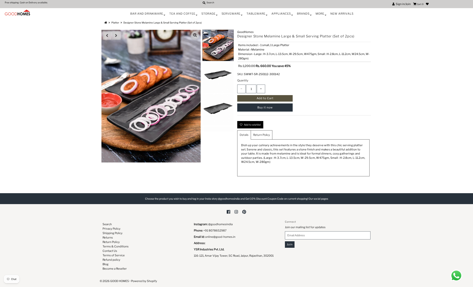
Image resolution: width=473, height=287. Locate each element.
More (320, 13)
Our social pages (318, 198)
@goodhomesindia (220, 224)
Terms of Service (114, 255)
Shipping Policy (112, 233)
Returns (108, 237)
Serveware (231, 13)
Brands (303, 13)
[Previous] (107, 35)
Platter (115, 22)
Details (244, 135)
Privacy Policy (111, 228)
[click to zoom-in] (195, 35)
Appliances (281, 13)
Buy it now (265, 107)
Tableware (255, 13)
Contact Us (110, 251)
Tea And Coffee (182, 13)
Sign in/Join (403, 4)
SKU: (240, 74)
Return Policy (261, 135)
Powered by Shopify (144, 281)
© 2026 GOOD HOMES (114, 281)
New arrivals (341, 13)
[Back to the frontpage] (106, 22)
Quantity (242, 80)
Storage (208, 13)
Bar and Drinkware (146, 13)
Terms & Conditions (116, 246)
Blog (105, 264)
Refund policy (111, 259)
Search (107, 224)
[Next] (116, 35)
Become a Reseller (115, 268)
